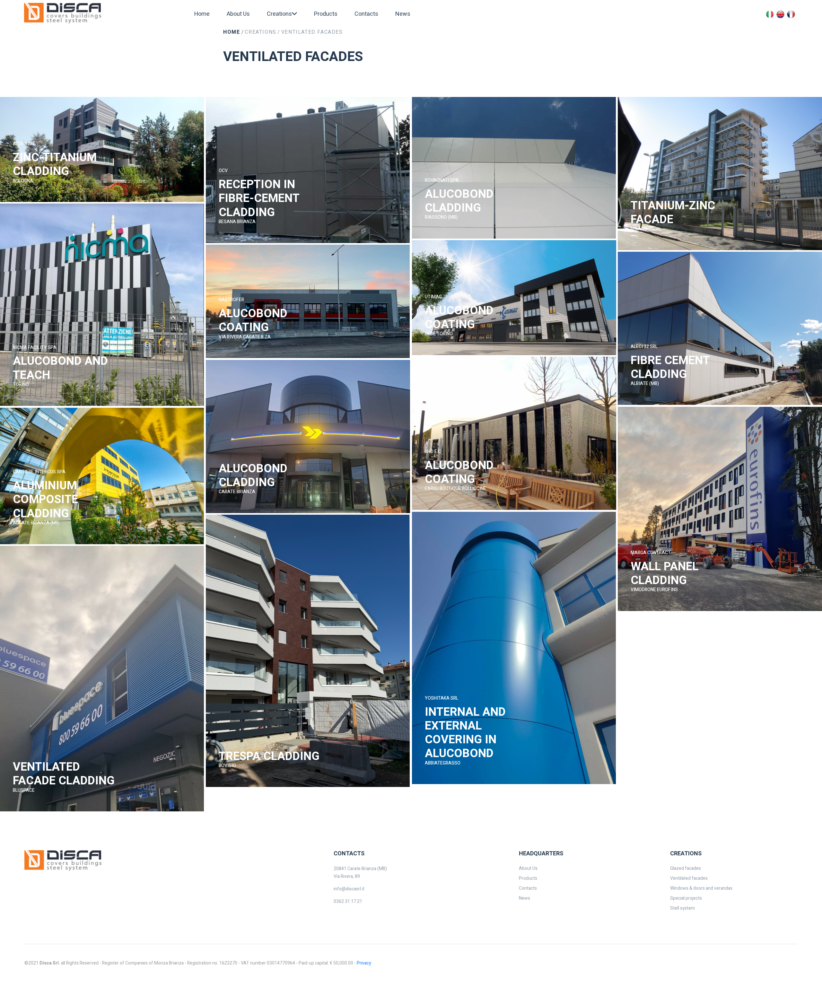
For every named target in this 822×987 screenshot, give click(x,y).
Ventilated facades (689, 878)
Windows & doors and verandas (701, 888)
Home (231, 32)
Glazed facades (685, 868)
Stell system (682, 908)
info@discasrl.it (349, 889)
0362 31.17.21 (348, 901)
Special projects (686, 898)
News (402, 14)
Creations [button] (279, 14)
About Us (238, 14)
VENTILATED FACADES (312, 32)
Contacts (366, 14)
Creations (260, 32)
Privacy (364, 963)
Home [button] (202, 14)
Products (325, 14)
